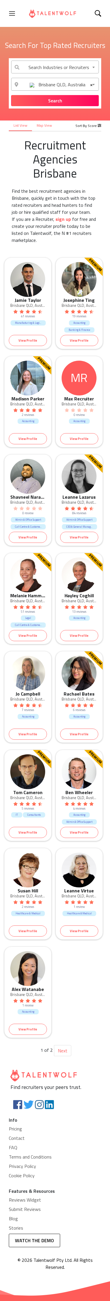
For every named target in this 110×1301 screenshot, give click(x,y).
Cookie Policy (22, 1175)
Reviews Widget (25, 1199)
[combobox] (55, 67)
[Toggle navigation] (12, 13)
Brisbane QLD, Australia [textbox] (65, 84)
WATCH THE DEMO (34, 1240)
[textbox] (55, 67)
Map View (44, 125)
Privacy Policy (22, 1166)
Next (62, 1050)
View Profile (27, 340)
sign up (63, 219)
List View (20, 125)
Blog (13, 1218)
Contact (17, 1138)
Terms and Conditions (30, 1156)
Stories (16, 1227)
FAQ (13, 1147)
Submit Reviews (25, 1209)
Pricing (15, 1128)
